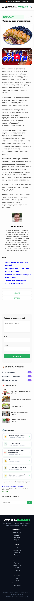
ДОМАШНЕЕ (16, 7)
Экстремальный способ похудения (17, 482)
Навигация (17, 552)
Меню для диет (17, 583)
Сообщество (17, 550)
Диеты (17, 580)
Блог (17, 578)
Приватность (17, 565)
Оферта (17, 567)
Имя (5, 337)
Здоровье (17, 535)
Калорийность (17, 548)
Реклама (17, 555)
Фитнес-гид (17, 532)
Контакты (17, 570)
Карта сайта (17, 585)
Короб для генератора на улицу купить (13, 486)
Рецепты (17, 540)
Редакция (17, 563)
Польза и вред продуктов (8, 16)
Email (6, 346)
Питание (17, 537)
